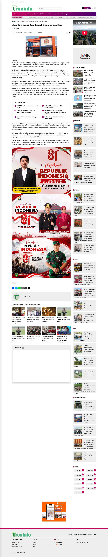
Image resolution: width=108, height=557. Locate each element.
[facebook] (85, 2)
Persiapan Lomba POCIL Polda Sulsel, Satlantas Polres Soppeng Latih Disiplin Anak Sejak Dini (84, 198)
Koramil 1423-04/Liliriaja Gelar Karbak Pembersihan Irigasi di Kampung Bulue (84, 349)
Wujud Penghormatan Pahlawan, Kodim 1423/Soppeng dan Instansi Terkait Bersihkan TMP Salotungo (84, 336)
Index (17, 2)
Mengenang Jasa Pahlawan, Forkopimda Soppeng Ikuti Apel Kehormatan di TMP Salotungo (84, 406)
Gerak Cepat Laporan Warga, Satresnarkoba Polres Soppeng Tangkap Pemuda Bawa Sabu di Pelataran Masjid (84, 280)
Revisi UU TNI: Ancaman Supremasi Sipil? (33, 337)
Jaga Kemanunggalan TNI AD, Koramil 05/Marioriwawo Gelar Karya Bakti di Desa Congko (84, 375)
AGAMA (79, 470)
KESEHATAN (91, 479)
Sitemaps (22, 2)
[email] (25, 288)
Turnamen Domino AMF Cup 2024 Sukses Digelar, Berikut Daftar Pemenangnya (90, 113)
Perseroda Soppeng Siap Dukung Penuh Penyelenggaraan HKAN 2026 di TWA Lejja (84, 211)
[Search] (60, 8)
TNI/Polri (42, 14)
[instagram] (90, 2)
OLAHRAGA (91, 484)
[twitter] (16, 288)
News (18, 21)
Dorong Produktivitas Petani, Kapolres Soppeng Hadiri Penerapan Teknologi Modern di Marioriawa (84, 305)
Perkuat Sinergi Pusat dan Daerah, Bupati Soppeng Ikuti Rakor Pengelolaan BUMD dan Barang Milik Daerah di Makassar (84, 444)
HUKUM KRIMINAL (80, 479)
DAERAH (92, 475)
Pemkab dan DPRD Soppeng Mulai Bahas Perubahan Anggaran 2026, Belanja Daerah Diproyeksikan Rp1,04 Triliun (84, 418)
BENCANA (91, 470)
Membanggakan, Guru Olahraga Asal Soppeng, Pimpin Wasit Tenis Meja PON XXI (90, 89)
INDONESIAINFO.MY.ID (17, 546)
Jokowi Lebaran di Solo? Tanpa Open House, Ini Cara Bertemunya (26, 111)
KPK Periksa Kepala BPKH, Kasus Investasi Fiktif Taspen (89, 165)
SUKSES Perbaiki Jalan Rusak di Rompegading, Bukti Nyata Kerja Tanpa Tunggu (90, 105)
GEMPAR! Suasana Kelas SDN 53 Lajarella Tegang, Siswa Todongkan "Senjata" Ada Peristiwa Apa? (69, 17)
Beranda (13, 21)
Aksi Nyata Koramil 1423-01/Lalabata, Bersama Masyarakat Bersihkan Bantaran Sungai (84, 362)
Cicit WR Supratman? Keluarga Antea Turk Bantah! (27, 106)
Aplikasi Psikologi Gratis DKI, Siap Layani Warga (27, 117)
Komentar (59, 544)
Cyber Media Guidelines (80, 534)
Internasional (22, 14)
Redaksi (70, 534)
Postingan (59, 542)
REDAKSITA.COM (15, 542)
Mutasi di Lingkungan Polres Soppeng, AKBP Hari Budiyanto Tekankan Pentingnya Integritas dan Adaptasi (84, 293)
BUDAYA (79, 475)
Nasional (30, 14)
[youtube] (92, 2)
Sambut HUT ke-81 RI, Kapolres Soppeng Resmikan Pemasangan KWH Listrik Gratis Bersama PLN (84, 318)
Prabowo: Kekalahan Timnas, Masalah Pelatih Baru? (63, 319)
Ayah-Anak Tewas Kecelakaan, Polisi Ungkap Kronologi (54, 106)
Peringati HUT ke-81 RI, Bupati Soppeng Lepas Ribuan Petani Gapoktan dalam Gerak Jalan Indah (84, 431)
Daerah (36, 14)
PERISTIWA (79, 492)
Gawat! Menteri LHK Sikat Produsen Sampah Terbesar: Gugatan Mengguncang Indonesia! (55, 112)
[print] (22, 288)
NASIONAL (80, 484)
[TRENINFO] (22, 10)
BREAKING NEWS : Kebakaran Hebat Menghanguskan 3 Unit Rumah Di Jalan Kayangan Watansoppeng (90, 72)
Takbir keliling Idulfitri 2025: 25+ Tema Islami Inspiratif (54, 117)
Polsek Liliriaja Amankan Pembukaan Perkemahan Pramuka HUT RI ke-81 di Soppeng (26, 17)
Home (13, 2)
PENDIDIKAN (92, 488)
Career (90, 534)
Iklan (95, 534)
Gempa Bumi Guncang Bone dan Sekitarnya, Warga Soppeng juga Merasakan (90, 97)
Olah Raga (64, 14)
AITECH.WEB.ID (15, 544)
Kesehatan (57, 14)
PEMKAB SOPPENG (80, 488)
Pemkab (49, 14)
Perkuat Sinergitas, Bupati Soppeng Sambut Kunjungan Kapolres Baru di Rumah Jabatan (83, 457)
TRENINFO (22, 552)
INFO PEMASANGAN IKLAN (82, 542)
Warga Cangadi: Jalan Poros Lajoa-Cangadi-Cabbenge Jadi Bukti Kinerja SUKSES (89, 80)
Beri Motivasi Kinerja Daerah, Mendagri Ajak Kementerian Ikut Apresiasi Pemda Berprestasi (84, 154)
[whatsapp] (19, 288)
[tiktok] (95, 2)
